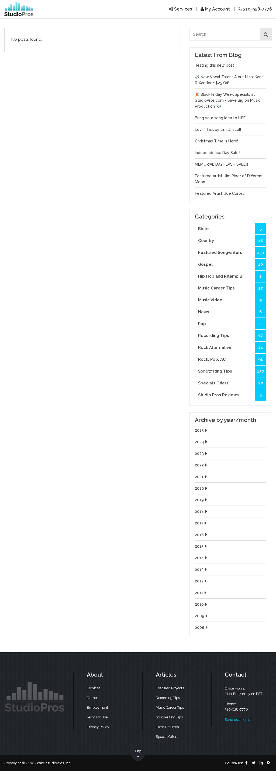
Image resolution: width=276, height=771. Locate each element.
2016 (199, 535)
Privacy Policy (98, 727)
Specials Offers (230, 383)
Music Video (230, 300)
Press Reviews (167, 727)
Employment (97, 707)
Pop (230, 323)
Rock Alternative (230, 347)
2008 (199, 627)
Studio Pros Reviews (230, 395)
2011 (199, 593)
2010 (199, 604)
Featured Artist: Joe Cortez (220, 193)
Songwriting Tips (231, 371)
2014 (199, 558)
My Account (217, 9)
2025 (199, 430)
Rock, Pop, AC (230, 359)
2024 (199, 442)
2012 (199, 581)
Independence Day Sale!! (217, 153)
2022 (199, 465)
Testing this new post (214, 65)
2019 (199, 500)
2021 (199, 477)
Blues (230, 228)
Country (230, 240)
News (230, 311)
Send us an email (239, 720)
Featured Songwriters (231, 252)
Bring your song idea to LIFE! (220, 118)
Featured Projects (170, 688)
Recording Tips (230, 335)
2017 (199, 523)
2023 (199, 453)
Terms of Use (97, 717)
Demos (92, 698)
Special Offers (167, 737)
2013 (199, 569)
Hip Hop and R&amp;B (230, 276)
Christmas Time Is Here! (216, 141)
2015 (199, 546)
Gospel (230, 264)
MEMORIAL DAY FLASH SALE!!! (221, 164)
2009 (199, 616)
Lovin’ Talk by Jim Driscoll (218, 129)
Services (182, 9)
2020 (199, 488)
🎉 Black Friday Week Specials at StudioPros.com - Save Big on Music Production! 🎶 (227, 100)
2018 (199, 511)
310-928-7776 (257, 9)
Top (138, 751)
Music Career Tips (230, 288)
